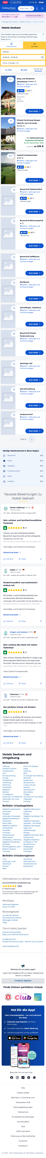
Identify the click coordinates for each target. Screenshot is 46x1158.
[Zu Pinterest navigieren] (29, 1077)
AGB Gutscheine (23, 1131)
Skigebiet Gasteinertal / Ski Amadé (11, 810)
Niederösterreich (30, 864)
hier (9, 39)
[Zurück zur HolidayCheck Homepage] (9, 8)
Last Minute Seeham (10, 915)
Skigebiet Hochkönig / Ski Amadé (33, 817)
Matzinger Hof (26, 363)
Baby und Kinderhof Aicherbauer (15, 934)
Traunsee (6, 851)
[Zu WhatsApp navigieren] (34, 1077)
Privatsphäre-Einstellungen (23, 1117)
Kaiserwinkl (28, 849)
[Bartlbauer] (8, 290)
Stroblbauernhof (9, 939)
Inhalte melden (23, 1093)
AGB (23, 1126)
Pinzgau (26, 832)
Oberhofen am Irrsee (10, 799)
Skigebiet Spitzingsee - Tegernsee (32, 826)
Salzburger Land (8, 861)
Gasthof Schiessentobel (27, 155)
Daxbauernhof (26, 414)
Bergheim (6, 789)
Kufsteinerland (8, 835)
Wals (25, 773)
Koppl (25, 768)
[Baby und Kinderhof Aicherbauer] (8, 95)
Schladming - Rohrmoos (11, 840)
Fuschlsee (6, 832)
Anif (4, 773)
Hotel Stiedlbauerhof (10, 946)
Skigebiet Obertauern (31, 809)
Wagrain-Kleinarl (9, 849)
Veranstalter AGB (23, 1102)
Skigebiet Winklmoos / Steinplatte (11, 819)
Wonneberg (28, 792)
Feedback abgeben (23, 980)
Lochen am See (29, 785)
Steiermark (6, 864)
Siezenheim (7, 787)
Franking (26, 801)
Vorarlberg (27, 859)
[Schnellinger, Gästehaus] (8, 316)
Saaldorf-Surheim (9, 768)
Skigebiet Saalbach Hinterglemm (9, 826)
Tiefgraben (27, 799)
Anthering (6, 785)
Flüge (4, 922)
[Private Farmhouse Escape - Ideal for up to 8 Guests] (8, 133)
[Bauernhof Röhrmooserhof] (8, 233)
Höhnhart (27, 778)
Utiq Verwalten (23, 1122)
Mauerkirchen (29, 782)
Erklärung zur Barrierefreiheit (23, 1136)
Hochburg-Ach (29, 789)
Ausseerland (28, 837)
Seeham (26, 787)
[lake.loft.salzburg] (8, 397)
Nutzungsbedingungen (23, 1107)
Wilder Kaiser (7, 837)
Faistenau (27, 771)
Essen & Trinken (8, 907)
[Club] (16, 17)
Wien (4, 868)
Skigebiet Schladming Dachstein (10, 843)
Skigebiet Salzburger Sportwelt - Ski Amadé (32, 822)
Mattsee (5, 792)
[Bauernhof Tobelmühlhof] (8, 200)
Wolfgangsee (28, 846)
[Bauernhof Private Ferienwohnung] (8, 343)
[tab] (11, 45)
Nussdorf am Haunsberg (33, 797)
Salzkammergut (29, 830)
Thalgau (26, 794)
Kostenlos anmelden (34, 16)
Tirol (4, 859)
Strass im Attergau (30, 766)
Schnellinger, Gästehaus (30, 308)
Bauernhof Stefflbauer (30, 257)
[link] (37, 8)
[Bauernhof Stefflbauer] (8, 265)
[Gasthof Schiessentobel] (8, 168)
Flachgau (6, 814)
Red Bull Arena (29, 844)
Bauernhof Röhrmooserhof (31, 220)
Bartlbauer (24, 282)
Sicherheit (23, 1141)
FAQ (23, 1088)
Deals (5, 2)
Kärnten (5, 866)
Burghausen (28, 780)
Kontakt (32, 2)
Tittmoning (6, 782)
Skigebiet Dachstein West (33, 835)
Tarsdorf (5, 801)
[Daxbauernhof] (8, 423)
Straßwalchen (7, 780)
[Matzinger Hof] (8, 372)
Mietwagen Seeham (10, 920)
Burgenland (28, 866)
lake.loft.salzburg (27, 389)
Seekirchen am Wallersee (12, 797)
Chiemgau (27, 851)
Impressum (23, 1146)
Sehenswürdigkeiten (10, 904)
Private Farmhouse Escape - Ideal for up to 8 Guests (22, 941)
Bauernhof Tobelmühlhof (31, 189)
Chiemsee (6, 830)
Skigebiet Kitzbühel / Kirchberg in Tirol (31, 841)
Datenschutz (23, 1112)
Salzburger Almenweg (11, 816)
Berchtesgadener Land (11, 846)
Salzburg (5, 766)
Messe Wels (7, 823)
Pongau (26, 814)
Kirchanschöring (8, 776)
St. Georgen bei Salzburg (33, 776)
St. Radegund (7, 794)
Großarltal (27, 811)
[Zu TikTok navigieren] (23, 1077)
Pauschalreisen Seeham (11, 918)
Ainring (5, 778)
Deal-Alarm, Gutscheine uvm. (23, 1098)
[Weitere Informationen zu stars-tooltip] (35, 81)
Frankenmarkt (7, 771)
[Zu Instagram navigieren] (17, 1077)
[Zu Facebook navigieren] (12, 1077)
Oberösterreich (29, 861)
